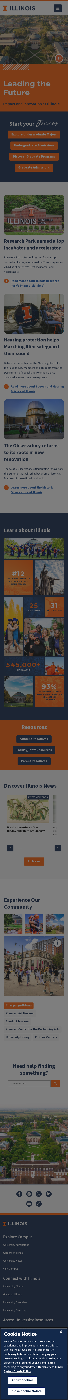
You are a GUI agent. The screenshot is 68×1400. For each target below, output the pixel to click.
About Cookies (23, 1380)
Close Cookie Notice (27, 1391)
